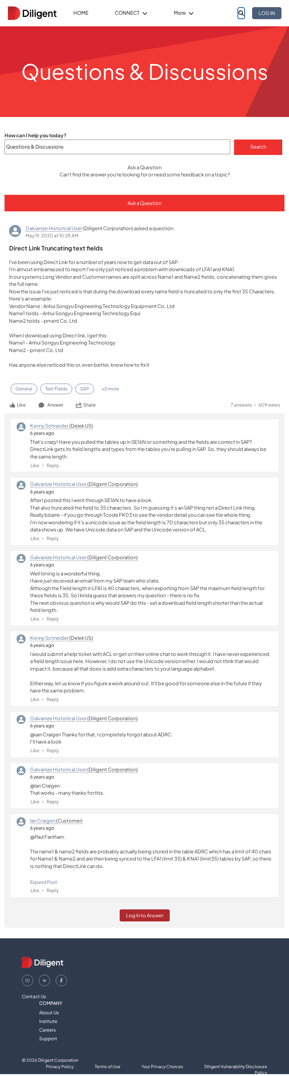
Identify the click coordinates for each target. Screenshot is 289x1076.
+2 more (110, 389)
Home (80, 13)
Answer (55, 405)
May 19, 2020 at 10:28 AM (52, 235)
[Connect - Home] (32, 13)
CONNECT (127, 13)
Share (89, 405)
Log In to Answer (144, 915)
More (180, 13)
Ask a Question (144, 203)
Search (258, 147)
